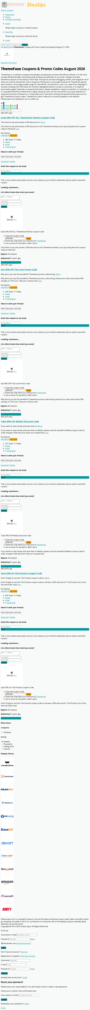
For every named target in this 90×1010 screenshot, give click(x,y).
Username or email (9, 935)
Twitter (12, 161)
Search (24, 45)
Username (5, 960)
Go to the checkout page (11, 262)
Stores (8, 17)
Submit (4, 206)
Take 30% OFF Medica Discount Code (20, 421)
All (2, 105)
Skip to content (7, 10)
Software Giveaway (13, 19)
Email (7, 144)
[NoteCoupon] (24, 8)
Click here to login (27, 956)
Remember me (9, 943)
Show (32, 939)
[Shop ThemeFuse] (7, 60)
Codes (8, 105)
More (43, 122)
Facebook (5, 161)
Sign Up (24, 952)
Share (7, 142)
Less (17, 129)
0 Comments (10, 147)
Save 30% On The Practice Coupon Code (21, 573)
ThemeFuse (41, 241)
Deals (15, 105)
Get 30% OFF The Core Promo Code (19, 269)
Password (5, 939)
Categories (9, 14)
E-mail (3, 964)
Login (7, 40)
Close (3, 1008)
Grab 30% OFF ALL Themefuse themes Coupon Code (28, 117)
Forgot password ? (23, 943)
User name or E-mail (9, 995)
